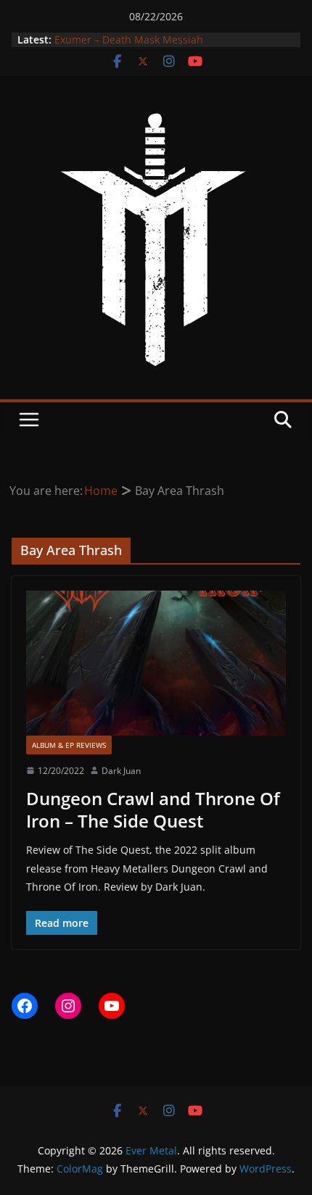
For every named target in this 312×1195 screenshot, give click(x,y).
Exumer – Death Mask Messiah (128, 41)
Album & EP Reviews (69, 745)
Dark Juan (121, 771)
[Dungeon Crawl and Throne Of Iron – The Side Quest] (156, 663)
